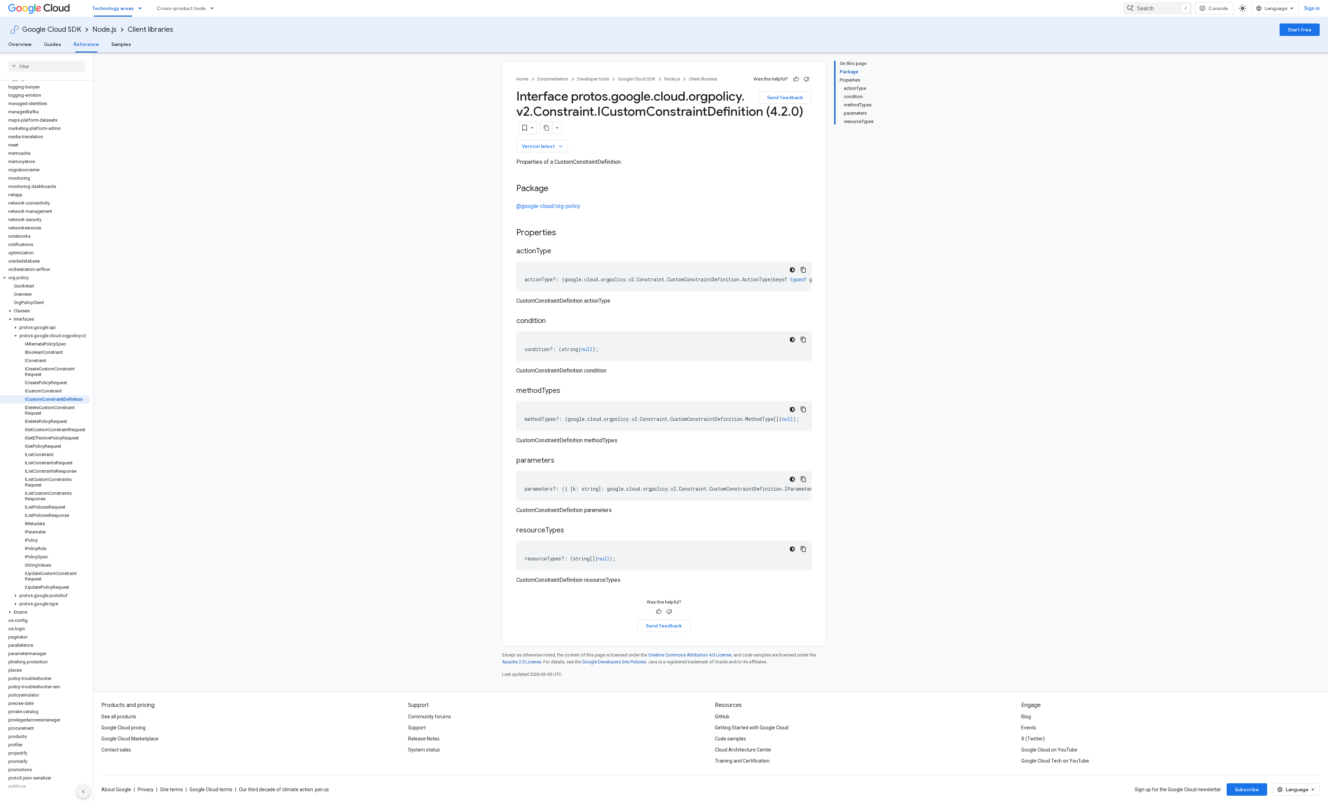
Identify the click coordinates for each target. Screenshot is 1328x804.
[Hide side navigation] (83, 791)
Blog (1026, 716)
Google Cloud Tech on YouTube (1055, 761)
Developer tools (593, 79)
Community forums (429, 716)
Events (1028, 727)
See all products (118, 716)
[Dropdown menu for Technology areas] (142, 8)
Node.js (104, 29)
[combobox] (1157, 8)
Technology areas (113, 8)
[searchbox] (46, 66)
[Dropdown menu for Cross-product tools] (214, 8)
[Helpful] (796, 79)
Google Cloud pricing (123, 727)
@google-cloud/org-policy (548, 206)
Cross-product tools (181, 8)
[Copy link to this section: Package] (555, 189)
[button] (45, 278)
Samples (121, 44)
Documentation (552, 79)
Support (417, 727)
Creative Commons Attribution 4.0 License (689, 655)
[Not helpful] (806, 79)
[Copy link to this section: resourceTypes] (571, 531)
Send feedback (785, 97)
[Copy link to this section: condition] (553, 321)
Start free (1299, 30)
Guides (52, 44)
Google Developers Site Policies (614, 661)
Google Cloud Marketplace (129, 738)
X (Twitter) (1033, 738)
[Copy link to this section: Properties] (565, 233)
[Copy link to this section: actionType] (558, 251)
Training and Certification (742, 761)
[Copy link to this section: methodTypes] (567, 391)
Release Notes (424, 738)
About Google (116, 789)
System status (424, 750)
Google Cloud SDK (51, 29)
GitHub (722, 716)
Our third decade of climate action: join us (284, 789)
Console (1218, 8)
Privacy (146, 789)
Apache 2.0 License (521, 661)
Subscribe (1247, 789)
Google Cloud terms (211, 789)
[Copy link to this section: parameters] (561, 461)
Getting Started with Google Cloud (751, 727)
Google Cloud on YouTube (1049, 750)
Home (522, 79)
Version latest (543, 146)
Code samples (730, 738)
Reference (86, 44)
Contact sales (116, 750)
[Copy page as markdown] (546, 128)
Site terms (171, 789)
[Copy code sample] (803, 269)
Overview (19, 44)
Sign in (1312, 8)
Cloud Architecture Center (743, 750)
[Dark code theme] (792, 269)
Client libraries (150, 29)
